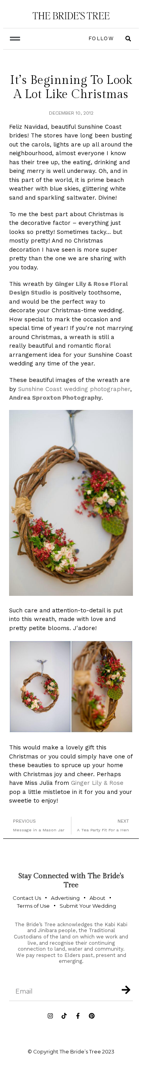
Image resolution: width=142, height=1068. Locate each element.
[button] (14, 38)
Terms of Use (33, 906)
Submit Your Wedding (88, 906)
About (97, 898)
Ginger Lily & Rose (97, 782)
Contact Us (27, 898)
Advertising (65, 898)
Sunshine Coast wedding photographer (74, 389)
